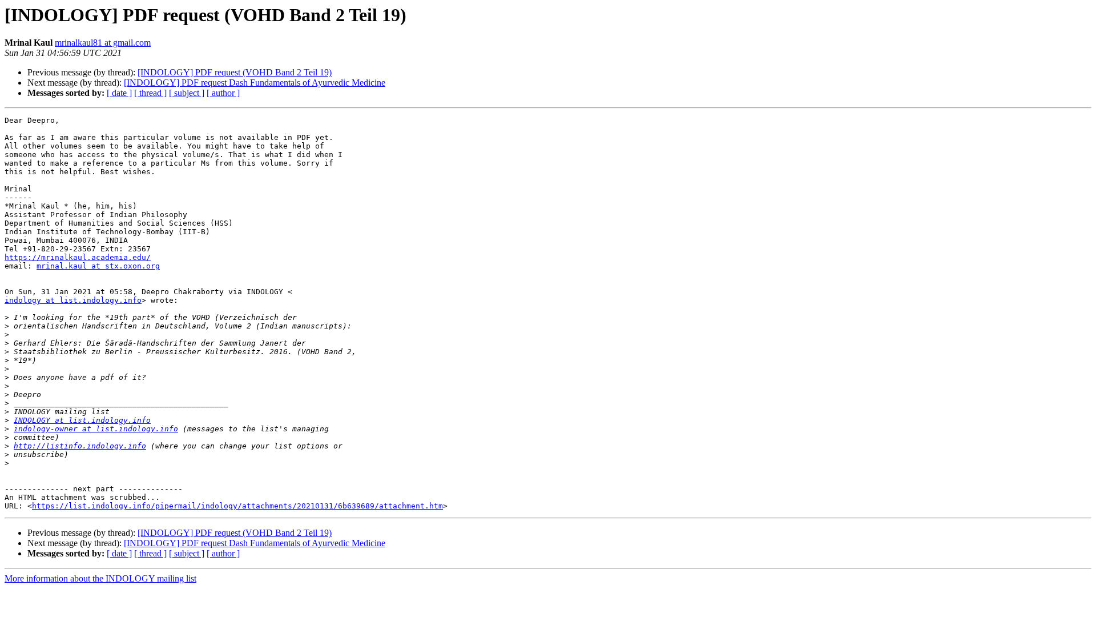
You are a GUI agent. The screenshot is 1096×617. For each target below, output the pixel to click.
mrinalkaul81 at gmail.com (103, 42)
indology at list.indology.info (73, 300)
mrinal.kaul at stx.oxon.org (98, 266)
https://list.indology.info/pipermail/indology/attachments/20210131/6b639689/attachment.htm (237, 506)
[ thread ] (150, 93)
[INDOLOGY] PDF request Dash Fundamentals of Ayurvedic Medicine (254, 82)
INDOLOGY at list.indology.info (82, 420)
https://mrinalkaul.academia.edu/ (78, 257)
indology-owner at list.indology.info (96, 428)
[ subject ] (186, 93)
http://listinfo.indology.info (80, 446)
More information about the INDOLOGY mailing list (100, 578)
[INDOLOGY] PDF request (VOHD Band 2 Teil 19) (235, 72)
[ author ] (223, 93)
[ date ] (119, 93)
